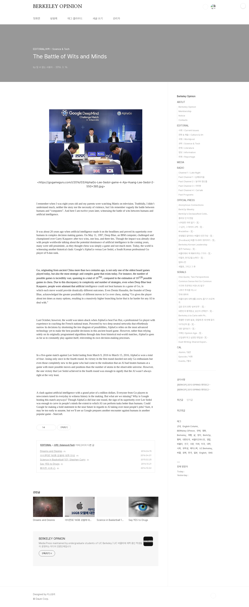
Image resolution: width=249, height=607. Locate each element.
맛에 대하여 (183, 294)
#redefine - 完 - (186, 231)
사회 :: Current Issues (189, 130)
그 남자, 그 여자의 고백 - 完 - (191, 227)
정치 (199, 435)
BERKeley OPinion (186, 430)
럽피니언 (182, 262)
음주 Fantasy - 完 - (187, 249)
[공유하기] (48, 427)
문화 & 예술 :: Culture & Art (191, 135)
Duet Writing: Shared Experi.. (193, 342)
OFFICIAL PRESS (186, 200)
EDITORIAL (45, 445)
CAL (179, 347)
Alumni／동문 (185, 352)
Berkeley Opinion (186, 96)
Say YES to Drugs (49, 463)
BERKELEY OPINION (57, 6)
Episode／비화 (186, 356)
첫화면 (36, 18)
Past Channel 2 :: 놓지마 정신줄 (193, 181)
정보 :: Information (187, 152)
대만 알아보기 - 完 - (187, 328)
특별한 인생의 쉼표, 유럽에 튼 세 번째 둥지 (196, 320)
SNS (210, 452)
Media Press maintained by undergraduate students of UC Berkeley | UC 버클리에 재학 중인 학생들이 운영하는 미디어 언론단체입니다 (90, 545)
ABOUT (181, 102)
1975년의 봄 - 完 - (187, 324)
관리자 (116, 18)
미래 (197, 444)
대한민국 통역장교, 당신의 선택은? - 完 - (196, 311)
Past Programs (186, 194)
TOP (213, 595)
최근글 (180, 400)
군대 (179, 426)
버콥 (179, 452)
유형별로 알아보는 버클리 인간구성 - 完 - (196, 236)
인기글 (190, 400)
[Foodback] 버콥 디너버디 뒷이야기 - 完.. (197, 240)
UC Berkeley (205, 448)
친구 (186, 444)
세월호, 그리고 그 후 (187, 266)
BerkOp (207, 435)
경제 (184, 452)
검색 (205, 6)
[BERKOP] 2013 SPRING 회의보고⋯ (193, 384)
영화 (204, 430)
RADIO (180, 168)
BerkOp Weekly (186, 209)
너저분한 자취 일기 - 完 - (189, 222)
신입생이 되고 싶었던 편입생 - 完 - (193, 337)
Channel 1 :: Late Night (189, 172)
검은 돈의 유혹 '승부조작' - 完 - (192, 306)
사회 (179, 448)
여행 (190, 435)
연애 (198, 430)
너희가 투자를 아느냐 (187, 290)
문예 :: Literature (186, 148)
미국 (203, 444)
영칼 (209, 439)
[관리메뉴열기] (243, 5)
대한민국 (186, 439)
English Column (190, 426)
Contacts (183, 120)
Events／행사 (185, 361)
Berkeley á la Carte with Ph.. (192, 315)
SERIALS (181, 272)
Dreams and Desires (51, 451)
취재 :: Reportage (187, 157)
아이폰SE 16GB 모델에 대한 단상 (57, 455)
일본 (196, 452)
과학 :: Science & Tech (64, 445)
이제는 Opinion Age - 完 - (191, 333)
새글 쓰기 (98, 18)
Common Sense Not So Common (195, 281)
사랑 (192, 444)
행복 (179, 439)
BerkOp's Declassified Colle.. (193, 214)
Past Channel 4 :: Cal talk (191, 190)
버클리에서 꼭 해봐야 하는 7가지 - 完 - (195, 253)
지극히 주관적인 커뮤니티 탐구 (191, 285)
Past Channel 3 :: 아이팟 (190, 186)
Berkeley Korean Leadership (193, 244)
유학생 (185, 448)
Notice (182, 115)
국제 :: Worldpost (187, 139)
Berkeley (181, 435)
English (202, 452)
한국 (190, 452)
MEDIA (180, 162)
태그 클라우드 (75, 18)
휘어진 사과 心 (48, 468)
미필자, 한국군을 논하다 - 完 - (191, 258)
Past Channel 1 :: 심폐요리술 (191, 177)
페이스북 (194, 448)
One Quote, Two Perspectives (194, 277)
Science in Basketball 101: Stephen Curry (63, 459)
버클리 (180, 444)
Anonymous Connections (191, 205)
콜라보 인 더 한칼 (186, 218)
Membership (185, 111)
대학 (209, 444)
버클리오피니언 (198, 439)
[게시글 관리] (52, 427)
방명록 (53, 18)
